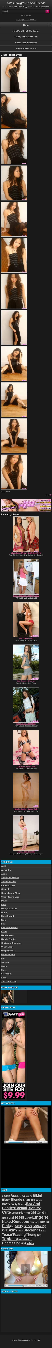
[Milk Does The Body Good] (26, 577)
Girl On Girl (39, 1212)
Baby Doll (21, 1196)
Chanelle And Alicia (10, 893)
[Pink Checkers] (26, 833)
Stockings (33, 768)
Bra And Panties (19, 854)
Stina (3, 978)
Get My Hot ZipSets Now (26, 37)
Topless (30, 598)
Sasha (4, 966)
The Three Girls (8, 981)
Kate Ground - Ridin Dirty (26, 724)
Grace (4, 912)
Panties (33, 1222)
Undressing (11, 1243)
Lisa (3, 924)
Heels (21, 768)
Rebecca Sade (8, 954)
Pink (6, 1226)
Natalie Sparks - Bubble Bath (26, 809)
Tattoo (43, 1231)
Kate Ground (7, 916)
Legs (40, 854)
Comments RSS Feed (29, 20)
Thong (31, 1235)
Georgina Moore (9, 908)
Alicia (4, 874)
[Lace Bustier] (7, 996)
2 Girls (15, 555)
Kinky (25, 555)
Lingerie (26, 768)
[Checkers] (26, 662)
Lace (35, 640)
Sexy (19, 1226)
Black (6, 1199)
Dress (15, 1212)
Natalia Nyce (7, 935)
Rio (3, 958)
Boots (39, 1200)
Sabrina (5, 962)
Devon (4, 901)
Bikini (37, 1196)
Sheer (28, 1226)
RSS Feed (19, 20)
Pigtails (43, 1221)
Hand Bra (26, 811)
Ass (14, 1196)
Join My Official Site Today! (26, 31)
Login (29, 15)
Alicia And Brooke (10, 878)
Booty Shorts (24, 640)
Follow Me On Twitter (26, 48)
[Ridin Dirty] (26, 705)
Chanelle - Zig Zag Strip (26, 766)
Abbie (4, 866)
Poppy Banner (8, 951)
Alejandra (6, 870)
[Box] (26, 619)
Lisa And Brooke (9, 928)
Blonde (16, 1199)
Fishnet (24, 1212)
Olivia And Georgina (11, 943)
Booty (6, 1204)
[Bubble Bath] (26, 790)
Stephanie (6, 974)
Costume (34, 1208)
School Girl (32, 555)
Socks (19, 1230)
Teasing (35, 726)
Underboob (24, 1239)
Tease (34, 683)
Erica (3, 905)
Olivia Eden (7, 947)
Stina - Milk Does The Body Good (26, 596)
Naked (7, 1222)
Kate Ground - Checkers (25, 681)
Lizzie (4, 931)
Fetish (20, 555)
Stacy (4, 970)
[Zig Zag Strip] (26, 747)
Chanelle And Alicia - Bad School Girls (26, 553)
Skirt (25, 598)
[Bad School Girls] (26, 534)
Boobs (20, 811)
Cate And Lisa (8, 885)
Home (26, 25)
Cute (21, 598)
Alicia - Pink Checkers (26, 852)
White (30, 1243)
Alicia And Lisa (8, 882)
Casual (21, 726)
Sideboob (40, 555)
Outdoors (23, 683)
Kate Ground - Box (26, 638)
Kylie (3, 920)
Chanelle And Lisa (10, 897)
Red (12, 1226)
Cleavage (29, 854)
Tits (39, 1235)
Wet (35, 598)
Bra (31, 640)
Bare (29, 1195)
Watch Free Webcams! (26, 43)
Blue (25, 1200)
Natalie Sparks (8, 939)
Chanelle (5, 889)
